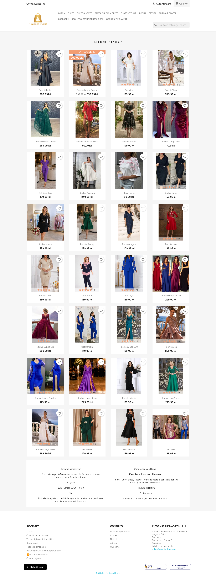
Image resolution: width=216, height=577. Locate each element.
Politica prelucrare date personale (43, 550)
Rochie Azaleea (87, 193)
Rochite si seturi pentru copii (87, 19)
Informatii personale (120, 531)
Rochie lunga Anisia (171, 295)
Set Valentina (45, 193)
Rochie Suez (171, 193)
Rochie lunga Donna (87, 90)
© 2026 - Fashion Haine (108, 573)
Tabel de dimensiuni (36, 546)
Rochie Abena (129, 141)
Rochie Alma (129, 449)
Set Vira (129, 90)
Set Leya (129, 295)
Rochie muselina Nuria (87, 141)
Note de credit (117, 539)
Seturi (152, 13)
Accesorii (63, 19)
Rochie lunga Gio (45, 346)
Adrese (114, 543)
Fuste (71, 13)
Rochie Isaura (45, 244)
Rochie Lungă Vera (171, 398)
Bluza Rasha (129, 193)
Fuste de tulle (128, 13)
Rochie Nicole (129, 398)
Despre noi (31, 543)
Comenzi (114, 535)
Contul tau (117, 526)
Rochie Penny (87, 244)
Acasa (61, 13)
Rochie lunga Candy (45, 141)
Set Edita (87, 295)
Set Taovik (87, 449)
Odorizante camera (116, 19)
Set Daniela (87, 346)
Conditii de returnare (37, 535)
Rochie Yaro (171, 90)
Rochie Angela (129, 244)
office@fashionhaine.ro (164, 549)
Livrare (29, 531)
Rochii (142, 13)
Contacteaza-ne (35, 3)
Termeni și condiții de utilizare (41, 539)
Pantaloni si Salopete (106, 13)
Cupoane (115, 546)
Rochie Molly (45, 90)
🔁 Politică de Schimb (36, 554)
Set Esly (171, 449)
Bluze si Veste (84, 13)
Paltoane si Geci (167, 13)
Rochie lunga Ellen (170, 141)
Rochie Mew (45, 295)
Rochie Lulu (171, 244)
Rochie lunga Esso (45, 449)
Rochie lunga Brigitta (45, 398)
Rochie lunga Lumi (129, 346)
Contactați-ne (33, 558)
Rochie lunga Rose (87, 398)
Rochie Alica (171, 346)
